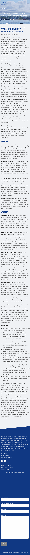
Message (10, 515)
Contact (4, 58)
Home (3, 8)
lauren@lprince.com (7, 457)
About (3, 12)
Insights (4, 39)
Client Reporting (7, 54)
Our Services (6, 23)
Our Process (6, 16)
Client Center (6, 47)
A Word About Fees (20, 16)
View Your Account (8, 50)
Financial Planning (18, 27)
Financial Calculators (9, 43)
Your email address (13, 503)
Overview (4, 27)
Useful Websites (16, 39)
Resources (5, 35)
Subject (9, 509)
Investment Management (10, 31)
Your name (10, 497)
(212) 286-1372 (5, 453)
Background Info (7, 20)
